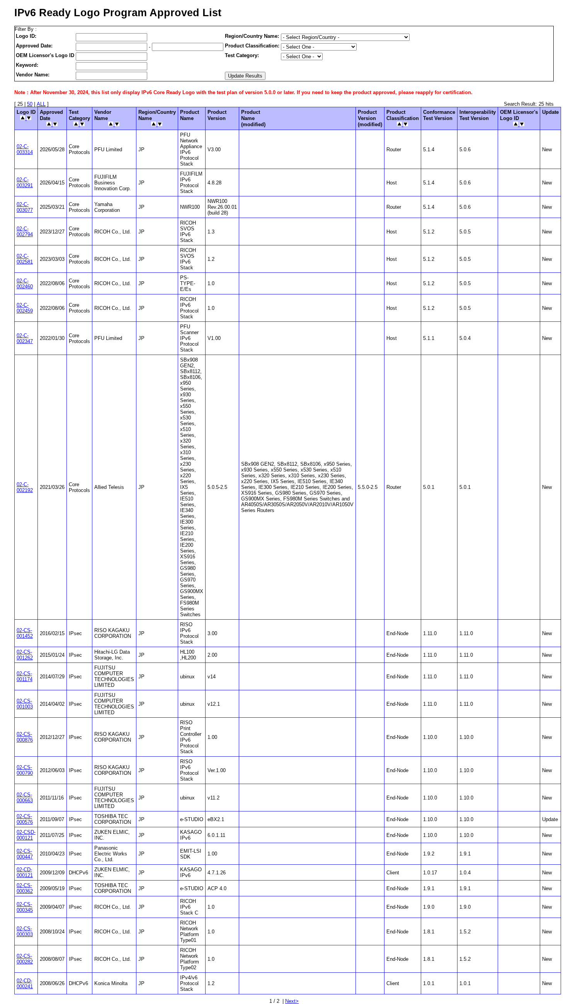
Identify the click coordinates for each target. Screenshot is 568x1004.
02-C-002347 (25, 338)
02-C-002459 (25, 308)
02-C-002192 (25, 487)
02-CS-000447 (25, 854)
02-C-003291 (25, 182)
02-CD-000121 (25, 872)
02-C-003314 (25, 149)
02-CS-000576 (25, 819)
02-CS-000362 (25, 888)
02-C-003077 (25, 207)
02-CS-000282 (25, 959)
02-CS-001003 (25, 704)
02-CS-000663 (25, 797)
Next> (292, 1001)
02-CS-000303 (25, 931)
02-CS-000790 (25, 770)
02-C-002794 (25, 231)
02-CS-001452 (25, 633)
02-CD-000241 (25, 983)
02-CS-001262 (25, 655)
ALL (41, 104)
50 (29, 104)
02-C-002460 (25, 283)
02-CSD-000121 (26, 835)
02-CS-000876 (25, 737)
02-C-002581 (25, 259)
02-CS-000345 (25, 907)
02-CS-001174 (24, 676)
